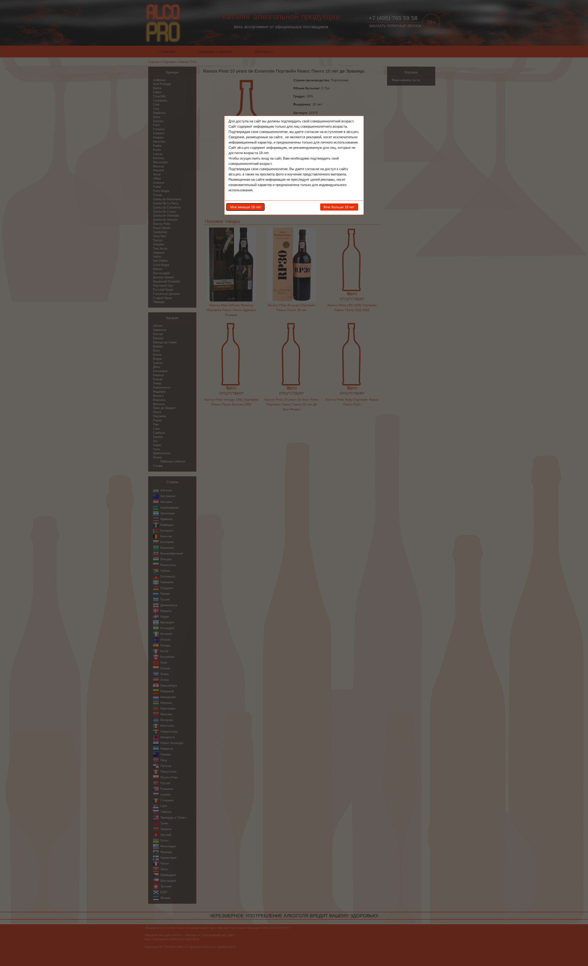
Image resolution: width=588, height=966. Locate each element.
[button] (245, 206)
